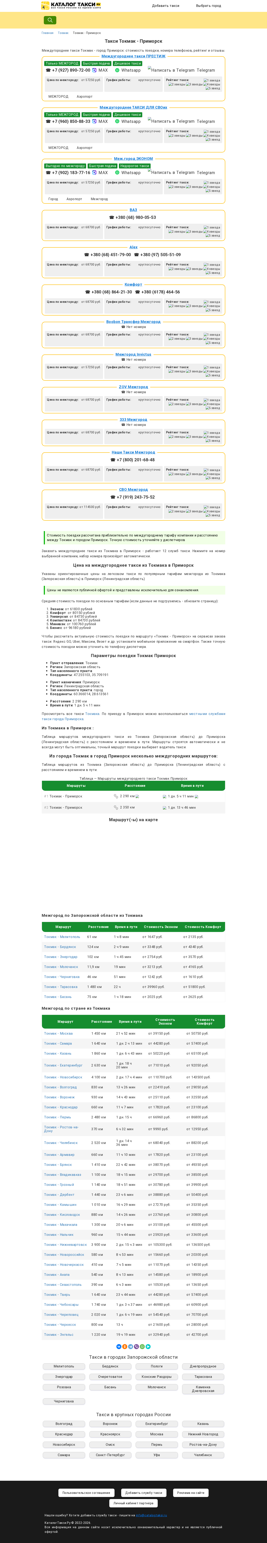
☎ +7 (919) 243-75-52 (132, 497)
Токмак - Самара (58, 1043)
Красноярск (110, 1434)
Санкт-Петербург (110, 1455)
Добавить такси (165, 6)
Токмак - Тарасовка (60, 987)
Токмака (92, 714)
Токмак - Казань (58, 1053)
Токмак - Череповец (61, 1315)
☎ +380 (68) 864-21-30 (108, 291)
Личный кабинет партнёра (133, 1503)
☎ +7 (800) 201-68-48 (132, 459)
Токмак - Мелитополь (62, 937)
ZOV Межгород (133, 387)
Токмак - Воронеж (59, 1097)
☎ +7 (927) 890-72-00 (68, 70)
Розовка (64, 1387)
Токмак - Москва (58, 1033)
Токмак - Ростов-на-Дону (61, 1129)
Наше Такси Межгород (133, 452)
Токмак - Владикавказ (62, 1175)
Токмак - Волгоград (60, 1087)
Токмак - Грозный (59, 1185)
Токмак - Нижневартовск (65, 1245)
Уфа (157, 1455)
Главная (48, 33)
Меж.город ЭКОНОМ (133, 158)
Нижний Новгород (203, 1434)
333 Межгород (133, 419)
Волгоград (64, 1424)
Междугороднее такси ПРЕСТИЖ (134, 56)
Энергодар (64, 1377)
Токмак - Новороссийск (64, 1255)
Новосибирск (64, 1445)
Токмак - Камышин (60, 1205)
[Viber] (136, 1346)
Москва (156, 1434)
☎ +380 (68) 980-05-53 (132, 217)
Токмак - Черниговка (62, 977)
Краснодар (64, 1434)
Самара (64, 1455)
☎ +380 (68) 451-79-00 (107, 254)
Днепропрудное (203, 1366)
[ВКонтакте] (118, 1346)
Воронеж (110, 1424)
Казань (203, 1424)
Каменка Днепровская (203, 1389)
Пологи (157, 1366)
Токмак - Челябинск (61, 1143)
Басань (110, 1387)
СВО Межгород (133, 489)
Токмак (63, 33)
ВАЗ (133, 210)
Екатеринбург (156, 1424)
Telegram (206, 70)
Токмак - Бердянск (60, 947)
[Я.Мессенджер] (148, 1346)
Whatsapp (131, 70)
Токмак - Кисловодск (62, 1215)
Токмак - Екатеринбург (63, 1065)
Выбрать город (208, 6)
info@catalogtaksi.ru (151, 1515)
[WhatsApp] (142, 1346)
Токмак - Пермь (57, 1117)
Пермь (156, 1445)
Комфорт (133, 284)
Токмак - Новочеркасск (64, 1265)
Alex (133, 247)
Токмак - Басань (58, 997)
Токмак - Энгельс (58, 1335)
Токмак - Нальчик (58, 1235)
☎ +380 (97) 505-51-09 (157, 254)
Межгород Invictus (133, 354)
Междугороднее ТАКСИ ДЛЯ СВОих (133, 107)
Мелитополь (64, 1366)
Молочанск (157, 1387)
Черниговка (64, 1401)
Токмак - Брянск (58, 1165)
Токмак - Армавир (59, 1155)
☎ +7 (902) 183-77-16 (68, 172)
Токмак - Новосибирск (63, 1077)
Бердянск (110, 1366)
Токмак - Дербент (59, 1195)
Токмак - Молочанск (61, 967)
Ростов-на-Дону (203, 1445)
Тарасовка (203, 1377)
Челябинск (203, 1455)
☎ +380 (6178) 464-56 (157, 291)
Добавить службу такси (143, 1492)
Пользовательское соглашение (86, 1492)
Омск (110, 1445)
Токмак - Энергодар (60, 957)
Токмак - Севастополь (63, 1285)
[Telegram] (130, 1346)
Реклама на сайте (190, 1492)
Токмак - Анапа (56, 1275)
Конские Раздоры (157, 1377)
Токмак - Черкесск (60, 1325)
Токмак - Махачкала (60, 1225)
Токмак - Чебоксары (61, 1305)
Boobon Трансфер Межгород (133, 321)
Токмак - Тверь (57, 1295)
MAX (103, 70)
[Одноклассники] (124, 1346)
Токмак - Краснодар (61, 1107)
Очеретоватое (110, 1377)
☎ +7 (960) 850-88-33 (68, 121)
